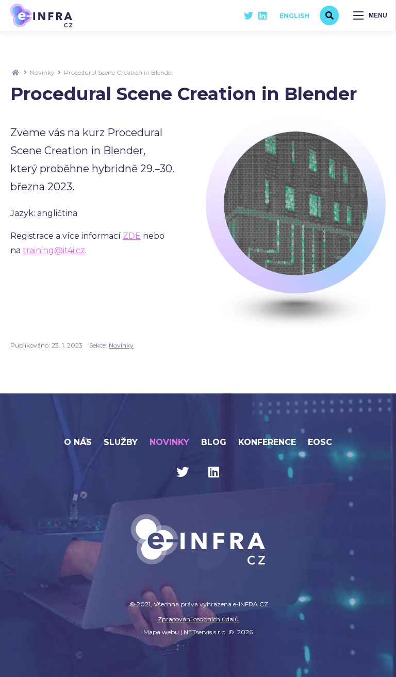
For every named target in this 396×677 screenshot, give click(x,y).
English (294, 16)
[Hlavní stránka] (15, 72)
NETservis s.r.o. (205, 632)
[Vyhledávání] (329, 15)
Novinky (42, 72)
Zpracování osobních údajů (198, 619)
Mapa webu (161, 632)
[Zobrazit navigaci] (370, 15)
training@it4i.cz (54, 250)
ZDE (132, 236)
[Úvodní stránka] (41, 15)
